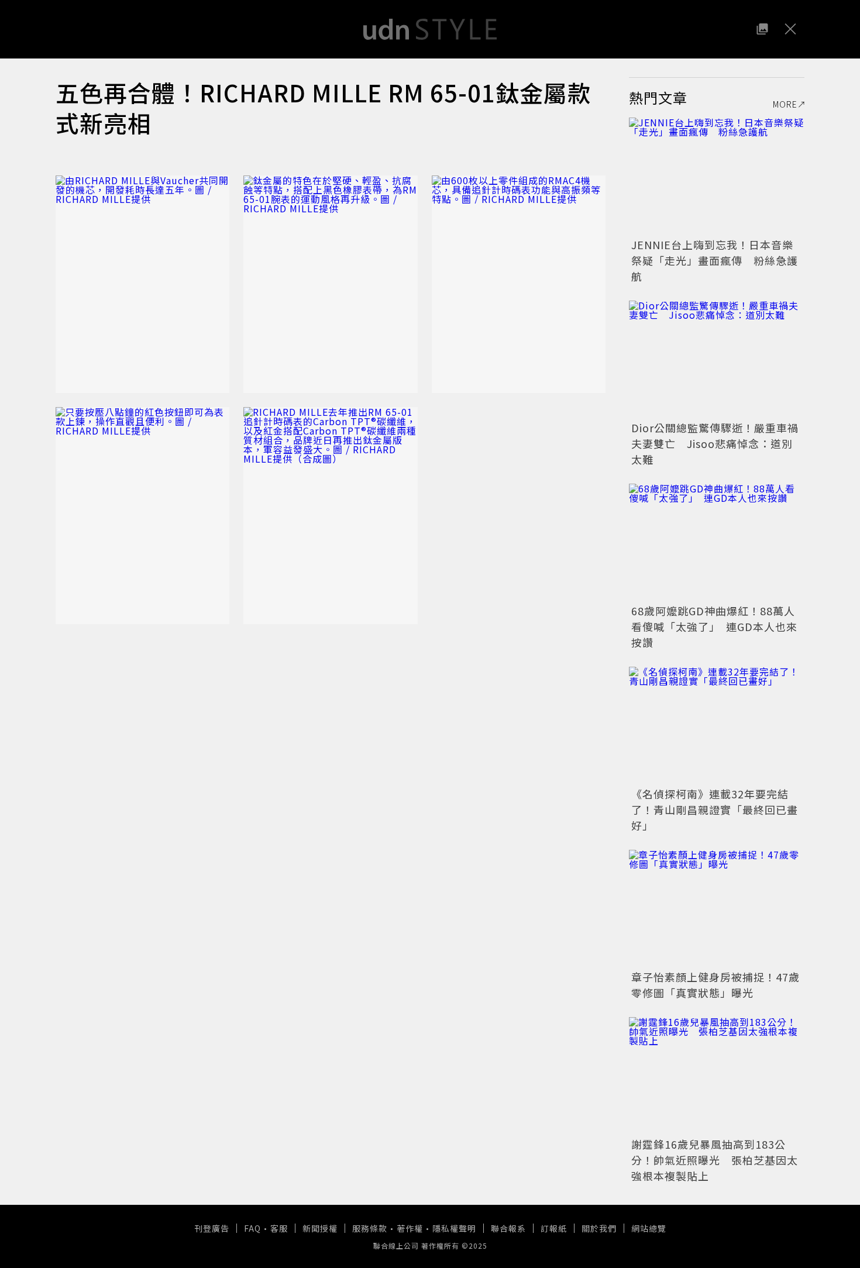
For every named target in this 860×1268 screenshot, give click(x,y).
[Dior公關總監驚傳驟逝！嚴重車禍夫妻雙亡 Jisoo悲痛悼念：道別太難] (716, 359)
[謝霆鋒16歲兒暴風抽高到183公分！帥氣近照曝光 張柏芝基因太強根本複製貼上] (716, 1075)
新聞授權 (320, 1228)
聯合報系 (508, 1228)
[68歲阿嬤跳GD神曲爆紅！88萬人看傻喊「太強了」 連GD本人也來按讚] (716, 542)
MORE (785, 104)
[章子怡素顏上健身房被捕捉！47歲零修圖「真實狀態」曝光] (716, 908)
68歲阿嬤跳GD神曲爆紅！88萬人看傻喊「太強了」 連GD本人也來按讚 (714, 626)
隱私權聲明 (454, 1228)
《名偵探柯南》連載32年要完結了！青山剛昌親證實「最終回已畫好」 (714, 809)
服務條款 (369, 1228)
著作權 (410, 1228)
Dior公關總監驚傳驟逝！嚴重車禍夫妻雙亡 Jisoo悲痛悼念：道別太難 (715, 443)
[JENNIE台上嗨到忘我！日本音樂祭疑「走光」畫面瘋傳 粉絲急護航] (716, 176)
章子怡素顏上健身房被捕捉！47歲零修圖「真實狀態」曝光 (715, 984)
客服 (279, 1228)
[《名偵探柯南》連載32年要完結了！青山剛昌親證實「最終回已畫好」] (716, 725)
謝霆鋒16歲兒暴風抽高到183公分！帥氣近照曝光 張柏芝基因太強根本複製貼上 (714, 1159)
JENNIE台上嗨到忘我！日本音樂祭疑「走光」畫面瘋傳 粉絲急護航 (714, 260)
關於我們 (599, 1228)
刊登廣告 (211, 1228)
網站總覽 (648, 1228)
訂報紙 (554, 1228)
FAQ (252, 1228)
